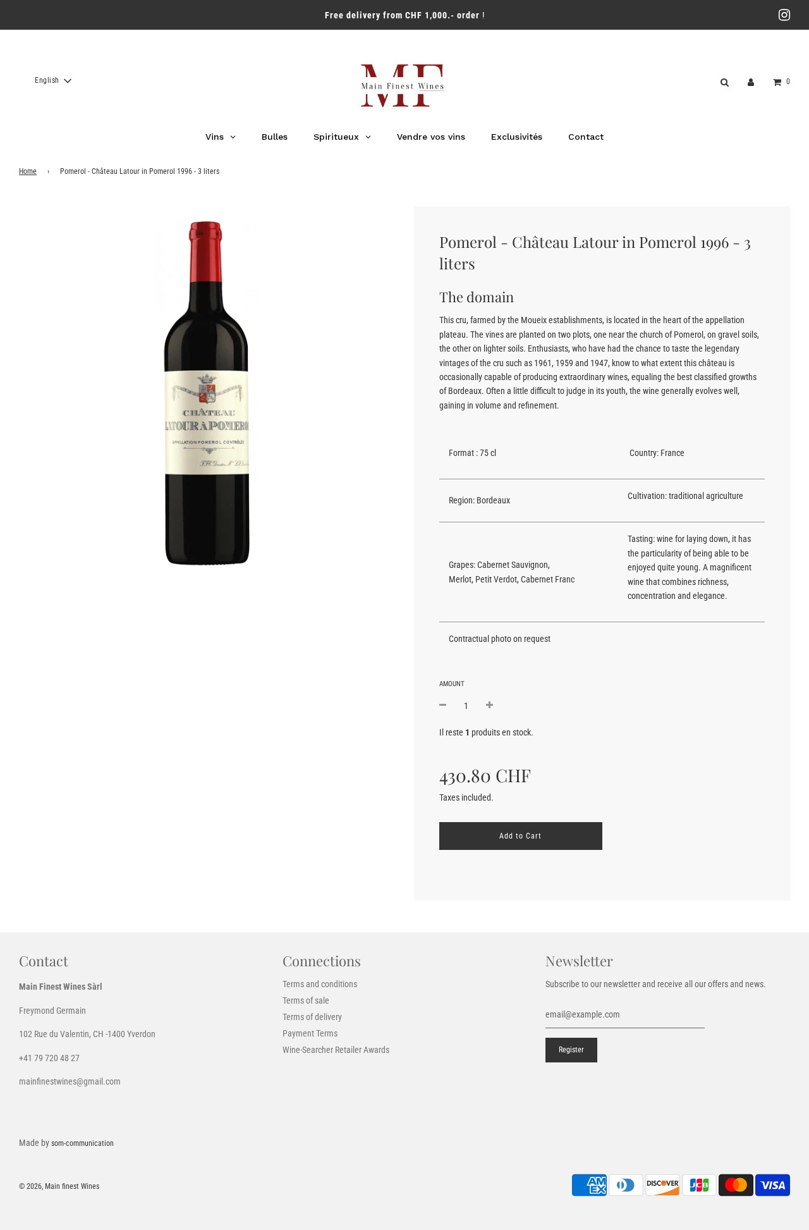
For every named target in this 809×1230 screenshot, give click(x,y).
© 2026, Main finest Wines (59, 1186)
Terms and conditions (320, 984)
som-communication (82, 1143)
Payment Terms (310, 1033)
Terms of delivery (312, 1017)
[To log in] (751, 81)
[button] (53, 81)
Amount (452, 683)
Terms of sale (306, 1000)
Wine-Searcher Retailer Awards (336, 1050)
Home (28, 171)
